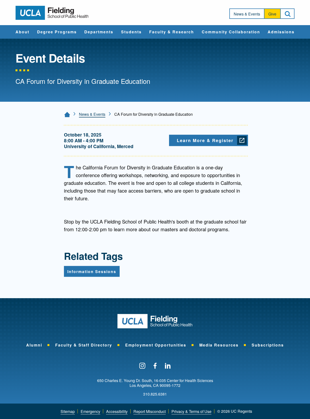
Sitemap (68, 411)
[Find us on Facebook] (155, 366)
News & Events (247, 14)
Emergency (90, 411)
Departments (98, 32)
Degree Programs (57, 32)
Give (272, 14)
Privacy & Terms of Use (191, 411)
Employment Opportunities (155, 345)
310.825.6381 (155, 394)
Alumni (34, 345)
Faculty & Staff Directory (83, 345)
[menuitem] (22, 32)
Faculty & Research (171, 32)
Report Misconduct (149, 411)
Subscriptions (268, 345)
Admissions (281, 32)
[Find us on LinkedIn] (168, 366)
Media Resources (219, 345)
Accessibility (117, 411)
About (22, 32)
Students (131, 32)
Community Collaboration (231, 32)
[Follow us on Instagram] (142, 366)
